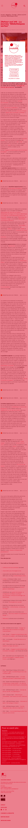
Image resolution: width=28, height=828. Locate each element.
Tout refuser (14, 72)
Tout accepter (14, 69)
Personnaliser (14, 75)
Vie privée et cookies (14, 78)
